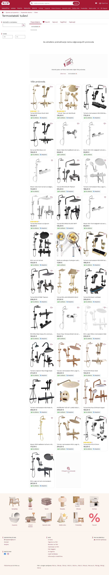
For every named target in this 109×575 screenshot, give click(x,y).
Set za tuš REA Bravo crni (38, 150)
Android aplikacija (101, 539)
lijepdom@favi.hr (11, 539)
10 (105, 86)
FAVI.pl (64, 565)
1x (91, 442)
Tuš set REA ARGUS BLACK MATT (67, 223)
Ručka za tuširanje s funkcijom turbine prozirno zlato (73, 260)
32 (78, 86)
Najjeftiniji (63, 22)
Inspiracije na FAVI (53, 546)
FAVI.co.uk (91, 565)
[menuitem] (5, 8)
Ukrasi (30, 509)
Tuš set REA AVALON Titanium (66, 187)
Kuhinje (94, 509)
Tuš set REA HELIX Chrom (91, 444)
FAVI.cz (54, 565)
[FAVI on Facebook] (5, 554)
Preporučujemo (35, 22)
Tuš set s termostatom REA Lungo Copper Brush (71, 371)
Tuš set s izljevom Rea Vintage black (41, 371)
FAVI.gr (102, 565)
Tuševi (36, 12)
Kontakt (6, 542)
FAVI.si (39, 568)
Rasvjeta (62, 509)
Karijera (6, 544)
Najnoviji (55, 22)
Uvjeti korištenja (53, 554)
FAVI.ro (69, 565)
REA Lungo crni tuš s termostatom (40, 481)
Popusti (94, 525)
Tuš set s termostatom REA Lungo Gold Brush (71, 444)
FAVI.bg (97, 565)
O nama (50, 539)
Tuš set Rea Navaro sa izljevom (39, 223)
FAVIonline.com (8, 565)
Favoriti (47, 22)
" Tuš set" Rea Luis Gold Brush (66, 113)
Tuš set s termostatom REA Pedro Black (42, 407)
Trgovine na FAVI (53, 542)
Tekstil (46, 509)
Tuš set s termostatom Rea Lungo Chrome (96, 187)
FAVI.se (85, 565)
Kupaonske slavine (26, 12)
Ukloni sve (63, 73)
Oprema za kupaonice (12, 12)
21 (52, 86)
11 (52, 123)
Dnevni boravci (30, 525)
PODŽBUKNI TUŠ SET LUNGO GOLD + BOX (70, 407)
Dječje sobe (62, 525)
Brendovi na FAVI (53, 544)
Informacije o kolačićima (55, 556)
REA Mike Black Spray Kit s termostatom (42, 334)
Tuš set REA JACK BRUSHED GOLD (67, 297)
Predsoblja (78, 525)
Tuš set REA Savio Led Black (92, 297)
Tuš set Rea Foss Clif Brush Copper (94, 407)
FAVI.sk (59, 565)
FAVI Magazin (52, 549)
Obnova (78, 509)
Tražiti (76, 3)
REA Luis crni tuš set (36, 260)
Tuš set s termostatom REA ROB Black (95, 113)
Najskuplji (72, 22)
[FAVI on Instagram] (8, 554)
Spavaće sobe (46, 525)
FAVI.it (80, 565)
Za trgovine (51, 551)
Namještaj (14, 509)
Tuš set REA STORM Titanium (39, 297)
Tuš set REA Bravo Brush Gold (39, 113)
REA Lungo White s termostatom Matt (94, 334)
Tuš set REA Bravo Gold (90, 371)
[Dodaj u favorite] (51, 160)
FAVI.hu (74, 565)
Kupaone (14, 525)
